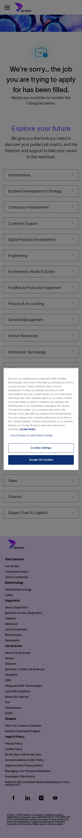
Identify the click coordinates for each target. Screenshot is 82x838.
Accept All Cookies (41, 459)
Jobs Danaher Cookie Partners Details (31, 435)
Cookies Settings (41, 448)
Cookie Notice (28, 429)
